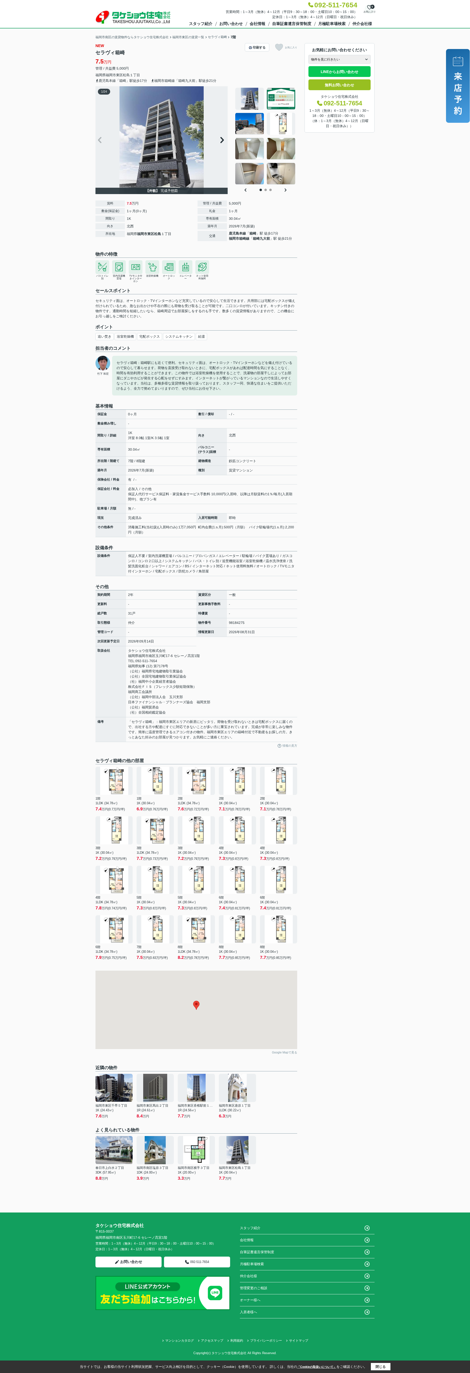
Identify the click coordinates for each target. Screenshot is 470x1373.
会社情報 (257, 24)
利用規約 (236, 1340)
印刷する (259, 47)
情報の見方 (289, 745)
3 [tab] (270, 190)
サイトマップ (298, 1340)
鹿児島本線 (237, 233)
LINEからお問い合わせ (339, 72)
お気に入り (291, 47)
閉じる (381, 1367)
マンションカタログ (179, 1340)
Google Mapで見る (284, 1052)
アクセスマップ (212, 1340)
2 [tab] (265, 190)
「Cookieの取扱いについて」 (316, 1367)
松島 (126, 75)
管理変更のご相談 (253, 1288)
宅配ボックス (149, 336)
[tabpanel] (265, 136)
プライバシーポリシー (266, 1340)
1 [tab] (260, 190)
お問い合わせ (231, 24)
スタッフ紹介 (200, 24)
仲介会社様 (362, 24)
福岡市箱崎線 (239, 238)
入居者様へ (248, 1312)
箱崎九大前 (261, 238)
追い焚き (104, 336)
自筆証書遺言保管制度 (291, 24)
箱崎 (252, 233)
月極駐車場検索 (332, 24)
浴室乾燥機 (125, 336)
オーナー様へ (250, 1300)
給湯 (201, 336)
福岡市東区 (114, 75)
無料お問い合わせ (339, 85)
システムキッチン (179, 336)
